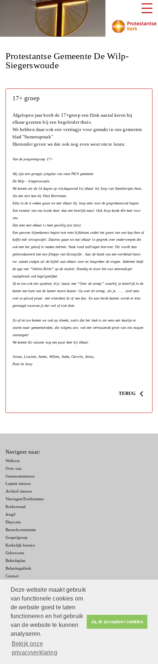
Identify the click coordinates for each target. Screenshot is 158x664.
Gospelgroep (17, 538)
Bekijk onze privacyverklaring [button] (34, 648)
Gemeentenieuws (20, 476)
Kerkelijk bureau (20, 545)
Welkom (13, 461)
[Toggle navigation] (146, 8)
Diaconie (13, 522)
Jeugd (11, 514)
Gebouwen (15, 553)
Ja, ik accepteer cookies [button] (117, 621)
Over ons (13, 469)
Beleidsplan (15, 561)
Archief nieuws (19, 491)
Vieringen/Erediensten (25, 499)
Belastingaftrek (19, 568)
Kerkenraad (16, 507)
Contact (12, 576)
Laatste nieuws (18, 484)
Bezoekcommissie (21, 530)
